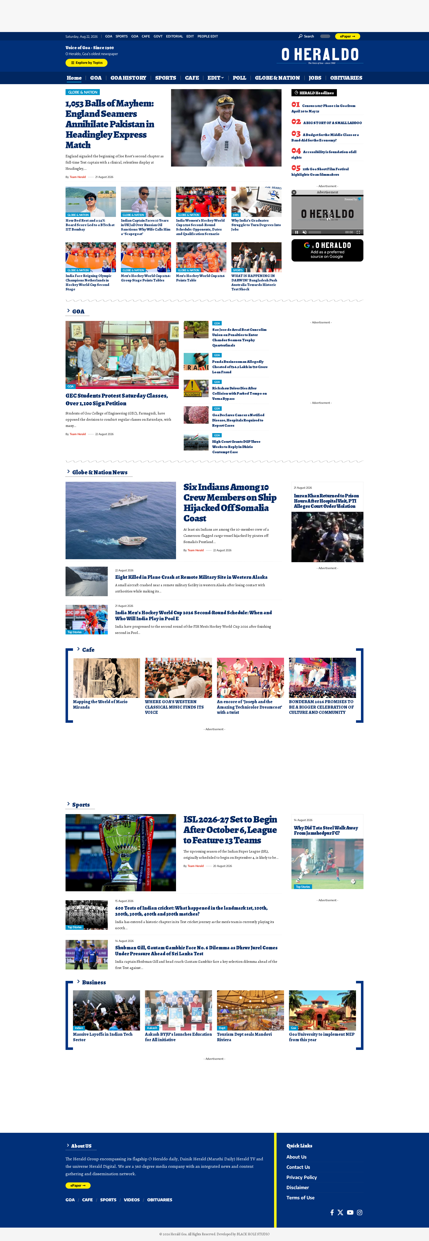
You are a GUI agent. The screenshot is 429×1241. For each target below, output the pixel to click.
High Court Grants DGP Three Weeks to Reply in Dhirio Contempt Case (236, 446)
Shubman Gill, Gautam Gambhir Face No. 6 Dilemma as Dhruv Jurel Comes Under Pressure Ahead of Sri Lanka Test (196, 950)
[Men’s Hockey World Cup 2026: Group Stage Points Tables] (146, 257)
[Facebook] (332, 1212)
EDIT (190, 36)
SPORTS (122, 36)
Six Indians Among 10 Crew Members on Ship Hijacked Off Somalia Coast (230, 502)
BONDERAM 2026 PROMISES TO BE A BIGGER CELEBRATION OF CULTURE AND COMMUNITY (321, 707)
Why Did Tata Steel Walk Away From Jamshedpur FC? (326, 830)
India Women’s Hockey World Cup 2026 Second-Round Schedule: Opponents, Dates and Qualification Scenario (200, 227)
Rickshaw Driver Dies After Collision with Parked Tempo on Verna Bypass (239, 393)
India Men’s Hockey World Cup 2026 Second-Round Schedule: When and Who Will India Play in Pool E (193, 615)
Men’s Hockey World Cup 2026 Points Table (200, 278)
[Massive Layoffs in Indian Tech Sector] (106, 1010)
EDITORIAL (174, 36)
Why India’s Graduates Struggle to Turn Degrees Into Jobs (256, 225)
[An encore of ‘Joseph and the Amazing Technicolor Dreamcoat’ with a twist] (250, 678)
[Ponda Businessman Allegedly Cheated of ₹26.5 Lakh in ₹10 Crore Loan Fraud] (196, 361)
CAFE (146, 36)
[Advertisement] (214, 15)
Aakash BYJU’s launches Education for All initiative (178, 1037)
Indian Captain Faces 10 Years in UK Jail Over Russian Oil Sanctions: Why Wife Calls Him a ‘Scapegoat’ (145, 227)
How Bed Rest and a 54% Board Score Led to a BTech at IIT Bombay (90, 225)
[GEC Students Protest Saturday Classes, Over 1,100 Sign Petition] (122, 355)
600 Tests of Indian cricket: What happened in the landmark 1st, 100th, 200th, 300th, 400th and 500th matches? (191, 911)
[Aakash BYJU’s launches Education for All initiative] (178, 1010)
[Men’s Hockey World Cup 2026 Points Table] (201, 257)
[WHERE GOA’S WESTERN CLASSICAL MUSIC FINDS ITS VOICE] (178, 678)
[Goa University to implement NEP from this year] (322, 1010)
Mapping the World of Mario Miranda (100, 704)
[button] (306, 36)
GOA (108, 36)
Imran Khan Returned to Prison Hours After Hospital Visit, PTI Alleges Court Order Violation (326, 501)
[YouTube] (350, 1212)
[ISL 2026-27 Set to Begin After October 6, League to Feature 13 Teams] (121, 853)
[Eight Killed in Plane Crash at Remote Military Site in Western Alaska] (87, 581)
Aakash (152, 1028)
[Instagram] (359, 1212)
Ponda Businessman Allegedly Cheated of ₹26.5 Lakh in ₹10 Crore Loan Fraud (240, 367)
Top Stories (75, 632)
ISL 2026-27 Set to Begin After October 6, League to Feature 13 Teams (230, 829)
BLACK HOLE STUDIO (253, 1234)
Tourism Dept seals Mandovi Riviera (244, 1037)
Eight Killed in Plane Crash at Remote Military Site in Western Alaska (191, 577)
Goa (134, 36)
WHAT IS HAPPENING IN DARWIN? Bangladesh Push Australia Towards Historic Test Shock (254, 282)
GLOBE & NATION (82, 92)
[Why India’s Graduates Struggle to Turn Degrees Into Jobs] (256, 202)
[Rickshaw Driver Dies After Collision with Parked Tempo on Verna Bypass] (196, 388)
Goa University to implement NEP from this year (322, 1037)
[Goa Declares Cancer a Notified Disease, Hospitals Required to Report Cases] (196, 415)
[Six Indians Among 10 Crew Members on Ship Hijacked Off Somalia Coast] (121, 520)
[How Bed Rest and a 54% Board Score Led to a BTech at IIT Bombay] (91, 202)
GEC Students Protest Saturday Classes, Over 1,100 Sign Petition (117, 399)
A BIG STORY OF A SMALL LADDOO (332, 122)
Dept (222, 1028)
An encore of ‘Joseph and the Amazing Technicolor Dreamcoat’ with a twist (249, 707)
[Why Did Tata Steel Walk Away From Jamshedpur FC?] (327, 864)
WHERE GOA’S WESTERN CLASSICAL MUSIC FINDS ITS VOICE (174, 707)
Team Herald (78, 176)
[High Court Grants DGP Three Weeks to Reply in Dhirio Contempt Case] (196, 441)
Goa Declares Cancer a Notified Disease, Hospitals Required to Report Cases (238, 420)
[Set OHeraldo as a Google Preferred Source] (327, 250)
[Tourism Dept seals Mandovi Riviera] (250, 1010)
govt (158, 36)
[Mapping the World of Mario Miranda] (106, 678)
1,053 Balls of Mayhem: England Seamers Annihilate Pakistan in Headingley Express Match (110, 124)
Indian (79, 1028)
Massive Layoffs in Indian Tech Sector (103, 1037)
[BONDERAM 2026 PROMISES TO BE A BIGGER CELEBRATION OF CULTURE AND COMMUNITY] (322, 678)
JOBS (236, 214)
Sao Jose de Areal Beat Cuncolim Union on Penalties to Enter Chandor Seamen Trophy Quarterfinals (239, 337)
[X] (340, 1212)
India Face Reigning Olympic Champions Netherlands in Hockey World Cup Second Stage (88, 282)
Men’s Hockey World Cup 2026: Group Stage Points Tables (146, 278)
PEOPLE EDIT (208, 36)
